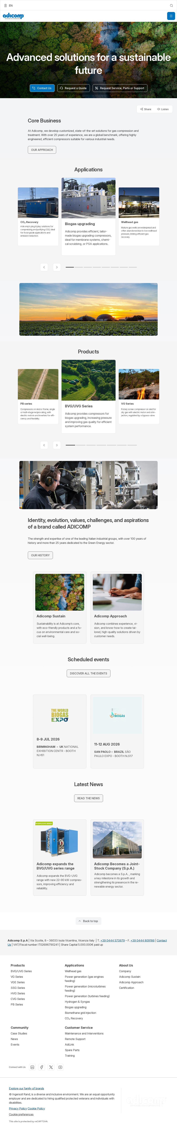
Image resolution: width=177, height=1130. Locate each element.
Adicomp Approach (131, 982)
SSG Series (18, 988)
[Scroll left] (44, 267)
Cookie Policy (36, 1108)
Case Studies (19, 1033)
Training (70, 1055)
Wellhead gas (73, 971)
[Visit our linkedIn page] (32, 1067)
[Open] (171, 16)
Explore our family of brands (26, 1088)
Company (125, 971)
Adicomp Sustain (129, 976)
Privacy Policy (18, 1108)
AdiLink (69, 1044)
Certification (126, 988)
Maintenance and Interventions (84, 1033)
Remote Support (75, 1039)
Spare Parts (72, 1050)
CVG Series (18, 999)
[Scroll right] (57, 267)
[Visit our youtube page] (60, 1067)
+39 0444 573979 (112, 940)
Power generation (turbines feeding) (87, 996)
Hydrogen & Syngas (77, 1001)
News (14, 1039)
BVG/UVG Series (21, 971)
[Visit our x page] (51, 1067)
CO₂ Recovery (74, 1018)
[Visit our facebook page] (41, 1067)
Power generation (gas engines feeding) (84, 979)
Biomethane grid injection (80, 1013)
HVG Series (18, 993)
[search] (171, 6)
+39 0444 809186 (143, 940)
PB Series (17, 1004)
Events (15, 1044)
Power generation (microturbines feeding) (85, 988)
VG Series (17, 976)
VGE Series (18, 982)
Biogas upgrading (75, 1007)
